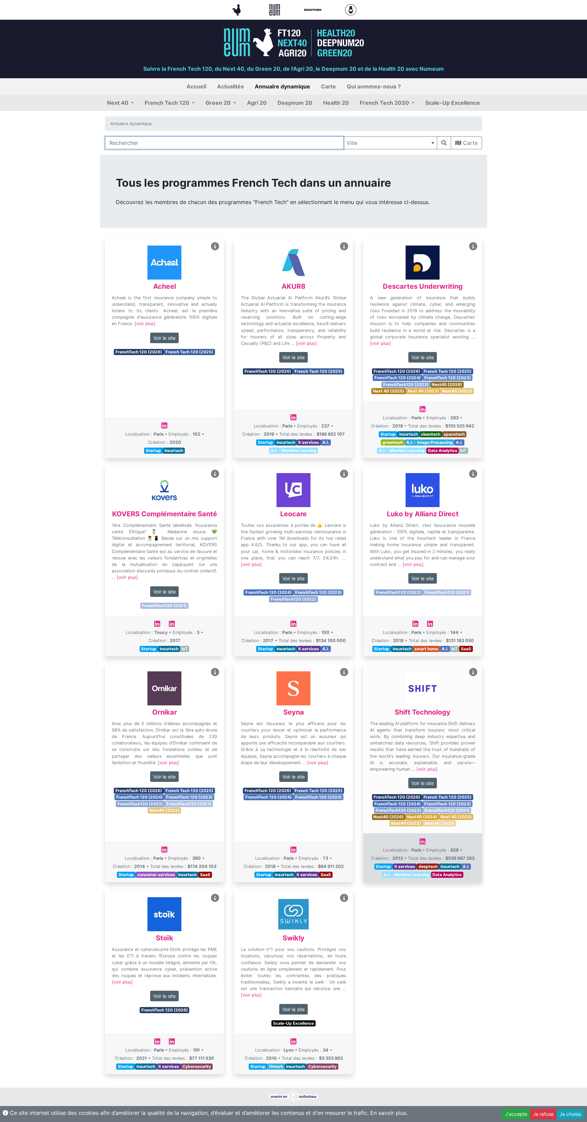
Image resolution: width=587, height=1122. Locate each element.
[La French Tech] (237, 9)
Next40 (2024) (422, 816)
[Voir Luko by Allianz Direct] (473, 474)
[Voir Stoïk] (215, 898)
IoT (463, 450)
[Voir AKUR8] (344, 246)
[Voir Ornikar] (215, 672)
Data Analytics (442, 450)
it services (308, 442)
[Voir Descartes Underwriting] (473, 246)
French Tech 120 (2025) (189, 351)
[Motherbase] (351, 9)
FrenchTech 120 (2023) (447, 377)
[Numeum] (275, 9)
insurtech (173, 450)
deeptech (428, 866)
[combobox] (390, 142)
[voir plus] (145, 323)
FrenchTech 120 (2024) (397, 377)
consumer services (156, 874)
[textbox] (390, 143)
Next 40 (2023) (423, 390)
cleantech (430, 434)
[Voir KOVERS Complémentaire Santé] (215, 474)
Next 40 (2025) (388, 390)
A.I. (325, 442)
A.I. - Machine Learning (294, 450)
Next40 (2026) (447, 384)
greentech (393, 442)
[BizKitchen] (314, 9)
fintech (276, 1066)
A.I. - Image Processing (429, 442)
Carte (469, 142)
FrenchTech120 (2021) (164, 605)
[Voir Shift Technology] (473, 672)
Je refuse (543, 1114)
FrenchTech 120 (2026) (138, 351)
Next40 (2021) (439, 823)
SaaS (466, 648)
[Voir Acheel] (215, 246)
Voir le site (164, 338)
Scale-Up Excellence (293, 1023)
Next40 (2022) (457, 390)
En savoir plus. (389, 1112)
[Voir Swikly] (344, 898)
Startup (153, 450)
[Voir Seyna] (344, 672)
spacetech (454, 434)
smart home (426, 648)
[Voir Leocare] (344, 474)
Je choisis (570, 1114)
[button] (120, 103)
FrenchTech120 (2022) (406, 384)
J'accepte (516, 1114)
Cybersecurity (196, 1066)
